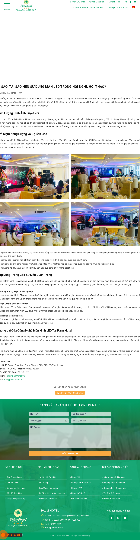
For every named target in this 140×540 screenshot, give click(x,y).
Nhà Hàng (43, 482)
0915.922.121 (24, 372)
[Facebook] (130, 2)
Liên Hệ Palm (12, 482)
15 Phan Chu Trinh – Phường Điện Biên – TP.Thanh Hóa (94, 1)
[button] (126, 2)
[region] (70, 45)
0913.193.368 (33, 368)
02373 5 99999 (60, 520)
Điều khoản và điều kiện (114, 477)
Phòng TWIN (76, 488)
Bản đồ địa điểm (14, 493)
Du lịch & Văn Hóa (111, 498)
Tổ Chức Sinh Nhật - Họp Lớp (52, 493)
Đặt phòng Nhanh (79, 498)
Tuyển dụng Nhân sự (16, 498)
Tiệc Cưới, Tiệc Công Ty (49, 488)
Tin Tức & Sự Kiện (111, 493)
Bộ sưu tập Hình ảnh (16, 488)
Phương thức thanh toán (114, 482)
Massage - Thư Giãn (48, 498)
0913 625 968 (74, 520)
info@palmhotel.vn (118, 7)
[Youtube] (135, 2)
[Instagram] (118, 518)
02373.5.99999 (8, 368)
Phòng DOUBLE (78, 493)
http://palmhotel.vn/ (16, 376)
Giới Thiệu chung (14, 477)
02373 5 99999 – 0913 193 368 (88, 7)
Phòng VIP (76, 477)
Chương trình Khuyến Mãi (114, 488)
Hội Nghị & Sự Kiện (47, 477)
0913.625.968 (9, 372)
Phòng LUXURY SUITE (81, 482)
